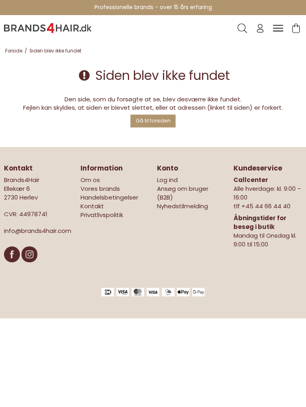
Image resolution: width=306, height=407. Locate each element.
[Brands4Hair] (48, 28)
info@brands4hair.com (37, 231)
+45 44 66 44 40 (265, 206)
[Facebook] (13, 266)
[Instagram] (29, 266)
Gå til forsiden (153, 120)
